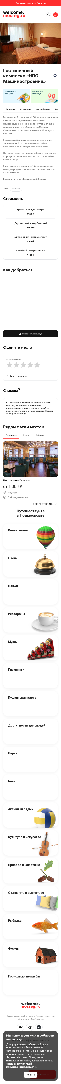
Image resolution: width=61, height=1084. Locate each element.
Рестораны (16, 614)
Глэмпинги (16, 670)
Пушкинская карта (22, 697)
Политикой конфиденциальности (21, 1065)
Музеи (13, 642)
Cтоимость (25, 109)
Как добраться (43, 109)
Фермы (13, 948)
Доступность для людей (26, 725)
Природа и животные (24, 865)
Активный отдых (20, 809)
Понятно (30, 1074)
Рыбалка (15, 920)
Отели (13, 558)
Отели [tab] (26, 435)
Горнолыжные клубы (24, 976)
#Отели (16, 189)
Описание (10, 109)
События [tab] (40, 435)
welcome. (30, 1005)
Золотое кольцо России (30, 3)
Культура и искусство (24, 837)
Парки (12, 753)
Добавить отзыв (16, 376)
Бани (11, 781)
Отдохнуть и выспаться (26, 893)
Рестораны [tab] (11, 435)
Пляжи (13, 586)
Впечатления (18, 530)
